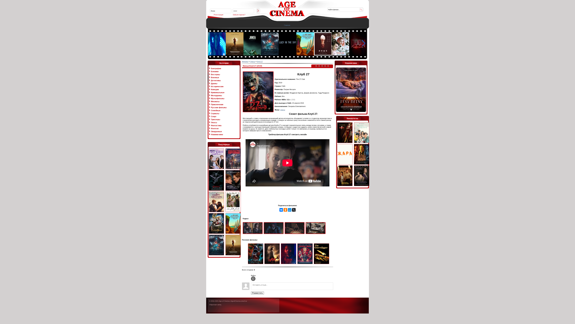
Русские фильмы (219, 107)
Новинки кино (217, 135)
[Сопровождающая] (361, 175)
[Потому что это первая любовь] (361, 132)
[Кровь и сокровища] (344, 175)
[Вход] (253, 278)
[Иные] (323, 55)
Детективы (216, 81)
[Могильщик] (322, 253)
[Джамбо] (217, 55)
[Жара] (344, 154)
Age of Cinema (224, 301)
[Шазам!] (344, 132)
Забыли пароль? (239, 15)
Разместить (257, 293)
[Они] (256, 253)
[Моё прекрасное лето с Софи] (233, 202)
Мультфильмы (217, 99)
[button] (363, 43)
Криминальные (217, 93)
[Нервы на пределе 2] (216, 158)
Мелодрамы (216, 95)
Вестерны (215, 75)
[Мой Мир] (289, 210)
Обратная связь (215, 305)
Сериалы (215, 113)
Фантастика (216, 125)
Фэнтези (214, 129)
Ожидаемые (216, 131)
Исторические (217, 87)
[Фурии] (272, 253)
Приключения (217, 105)
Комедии (215, 89)
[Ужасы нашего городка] (216, 180)
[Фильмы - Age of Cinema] (287, 16)
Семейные (215, 111)
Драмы (214, 83)
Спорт (213, 117)
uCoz (245, 301)
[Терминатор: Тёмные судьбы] (235, 55)
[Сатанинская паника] (305, 253)
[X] (294, 210)
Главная (287, 25)
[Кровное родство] (289, 253)
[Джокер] (252, 55)
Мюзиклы (215, 101)
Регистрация (218, 15)
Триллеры (215, 119)
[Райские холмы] (340, 55)
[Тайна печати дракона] (216, 223)
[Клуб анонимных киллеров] (361, 154)
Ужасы (214, 123)
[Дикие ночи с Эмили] (233, 180)
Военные (215, 77)
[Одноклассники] (285, 210)
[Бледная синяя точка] (288, 55)
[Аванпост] (270, 55)
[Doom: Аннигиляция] (358, 55)
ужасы (282, 110)
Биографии (216, 69)
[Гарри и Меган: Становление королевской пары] (216, 202)
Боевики (214, 71)
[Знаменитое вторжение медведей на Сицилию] (305, 55)
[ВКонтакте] (281, 210)
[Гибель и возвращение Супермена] (233, 158)
